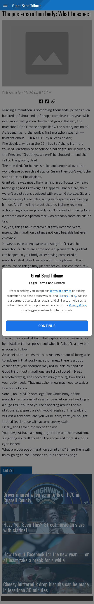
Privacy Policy (67, 295)
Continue (46, 325)
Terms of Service (60, 290)
